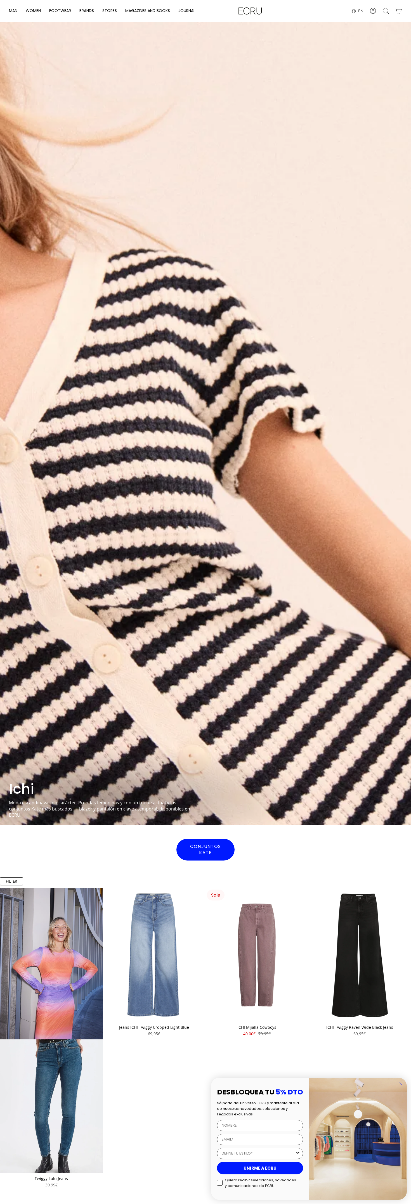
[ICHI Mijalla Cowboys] (257, 955)
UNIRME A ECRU (260, 1168)
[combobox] (258, 1153)
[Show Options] (298, 1153)
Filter (11, 881)
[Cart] (398, 11)
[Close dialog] (400, 1084)
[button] (13, 11)
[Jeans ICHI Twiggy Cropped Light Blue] (154, 955)
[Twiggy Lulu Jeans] (51, 1106)
